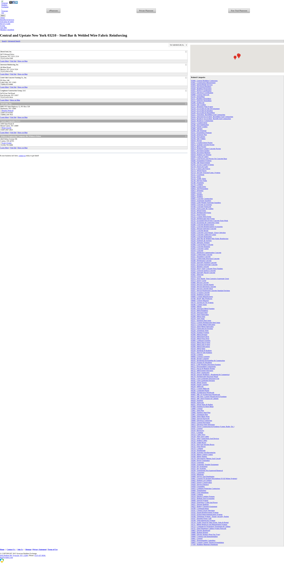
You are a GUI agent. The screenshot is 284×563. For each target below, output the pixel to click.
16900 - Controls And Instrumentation (204, 536)
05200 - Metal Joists (198, 317)
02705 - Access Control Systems (202, 165)
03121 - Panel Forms (198, 215)
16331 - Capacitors (197, 472)
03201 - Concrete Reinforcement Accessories (207, 227)
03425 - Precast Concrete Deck (202, 289)
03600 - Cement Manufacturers (202, 297)
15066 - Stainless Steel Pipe (200, 413)
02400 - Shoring (196, 129)
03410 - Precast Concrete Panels (202, 285)
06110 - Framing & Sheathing (201, 363)
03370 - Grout (196, 277)
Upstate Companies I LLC (11, 121)
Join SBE (3, 28)
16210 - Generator (197, 462)
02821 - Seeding (197, 195)
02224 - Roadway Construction (202, 121)
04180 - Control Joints (199, 305)
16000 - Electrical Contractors (201, 421)
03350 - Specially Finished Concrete (204, 263)
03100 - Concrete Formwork (201, 207)
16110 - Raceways (197, 430)
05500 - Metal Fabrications (200, 347)
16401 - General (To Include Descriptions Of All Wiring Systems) (214, 478)
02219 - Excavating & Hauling (202, 111)
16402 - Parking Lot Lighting (201, 480)
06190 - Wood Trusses (199, 383)
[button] (238, 56)
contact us (22, 156)
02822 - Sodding (197, 197)
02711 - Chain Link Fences (200, 169)
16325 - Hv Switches (198, 468)
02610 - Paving (196, 141)
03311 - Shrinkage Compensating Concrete (206, 253)
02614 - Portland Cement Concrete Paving (206, 149)
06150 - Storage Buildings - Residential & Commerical (210, 375)
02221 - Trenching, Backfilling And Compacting (208, 115)
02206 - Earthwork (197, 103)
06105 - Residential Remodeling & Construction (208, 361)
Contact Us (11, 549)
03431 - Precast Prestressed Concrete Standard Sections (210, 291)
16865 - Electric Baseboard (200, 530)
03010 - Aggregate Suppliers (201, 201)
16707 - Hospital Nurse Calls (201, 518)
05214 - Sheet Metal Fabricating (202, 327)
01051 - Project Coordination (201, 91)
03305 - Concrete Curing (200, 249)
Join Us (20, 549)
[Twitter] (10, 2)
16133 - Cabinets (197, 448)
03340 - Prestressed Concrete (201, 261)
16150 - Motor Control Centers (202, 454)
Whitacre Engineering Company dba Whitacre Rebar (21, 136)
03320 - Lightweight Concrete (201, 255)
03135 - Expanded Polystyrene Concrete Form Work (209, 221)
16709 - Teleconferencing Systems (203, 520)
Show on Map (23, 61)
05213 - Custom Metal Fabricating (203, 325)
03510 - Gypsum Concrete (200, 293)
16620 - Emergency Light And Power (204, 502)
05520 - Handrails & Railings (201, 351)
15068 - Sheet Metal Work (200, 417)
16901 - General (196, 538)
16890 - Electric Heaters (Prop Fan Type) (205, 534)
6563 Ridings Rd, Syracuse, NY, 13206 (14, 555)
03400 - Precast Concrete (200, 283)
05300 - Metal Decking (199, 335)
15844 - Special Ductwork (200, 419)
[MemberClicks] (11, 562)
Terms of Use (53, 549)
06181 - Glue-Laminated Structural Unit (205, 379)
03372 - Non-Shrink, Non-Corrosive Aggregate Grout (210, 279)
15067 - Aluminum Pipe (199, 415)
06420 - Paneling (197, 401)
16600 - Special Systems (199, 500)
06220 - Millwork (197, 387)
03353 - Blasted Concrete (200, 267)
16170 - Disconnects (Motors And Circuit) (206, 458)
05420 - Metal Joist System (200, 345)
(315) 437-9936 (40, 555)
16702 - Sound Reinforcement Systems (204, 512)
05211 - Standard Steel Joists (201, 321)
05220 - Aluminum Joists (200, 331)
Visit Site (13, 61)
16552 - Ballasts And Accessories (202, 498)
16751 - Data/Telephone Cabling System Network (208, 528)
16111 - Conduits (197, 432)
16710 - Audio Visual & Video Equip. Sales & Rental (210, 522)
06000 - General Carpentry (200, 357)
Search (4, 41)
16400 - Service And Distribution (202, 476)
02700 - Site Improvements (200, 163)
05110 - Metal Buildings (199, 311)
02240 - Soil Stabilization (200, 125)
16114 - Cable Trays (198, 434)
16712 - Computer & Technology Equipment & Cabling (210, 526)
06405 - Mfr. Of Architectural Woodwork (205, 395)
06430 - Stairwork (197, 403)
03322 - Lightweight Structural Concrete (205, 259)
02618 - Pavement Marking (200, 153)
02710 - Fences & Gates (199, 167)
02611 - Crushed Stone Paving (201, 143)
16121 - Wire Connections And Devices (205, 438)
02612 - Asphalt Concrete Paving (202, 145)
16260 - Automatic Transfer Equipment (204, 464)
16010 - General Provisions (200, 422)
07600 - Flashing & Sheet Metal (202, 407)
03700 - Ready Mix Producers (201, 299)
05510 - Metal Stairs (198, 349)
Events (2, 26)
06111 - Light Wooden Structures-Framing (206, 365)
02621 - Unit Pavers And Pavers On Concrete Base (209, 159)
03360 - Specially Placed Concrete (203, 273)
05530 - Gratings (197, 355)
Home (2, 549)
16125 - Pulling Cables (199, 440)
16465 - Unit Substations (199, 492)
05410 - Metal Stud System (200, 343)
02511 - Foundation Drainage (201, 133)
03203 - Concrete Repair (199, 231)
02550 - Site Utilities (198, 139)
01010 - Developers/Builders (201, 87)
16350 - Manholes (197, 474)
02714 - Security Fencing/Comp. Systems (205, 173)
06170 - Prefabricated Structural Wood (204, 377)
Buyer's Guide (5, 24)
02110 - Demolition (198, 97)
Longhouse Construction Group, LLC (13, 91)
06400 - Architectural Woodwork (202, 393)
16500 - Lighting (197, 494)
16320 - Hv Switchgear (199, 466)
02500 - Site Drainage (198, 131)
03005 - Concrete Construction (202, 199)
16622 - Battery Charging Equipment (204, 506)
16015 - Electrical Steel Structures (203, 424)
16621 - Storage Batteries (200, 504)
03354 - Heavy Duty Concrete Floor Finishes (207, 269)
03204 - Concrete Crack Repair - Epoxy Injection (208, 233)
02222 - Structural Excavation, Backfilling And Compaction (212, 117)
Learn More (4, 61)
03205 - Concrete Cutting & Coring (203, 235)
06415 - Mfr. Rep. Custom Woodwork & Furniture (209, 397)
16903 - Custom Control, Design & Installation (207, 542)
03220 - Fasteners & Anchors (201, 241)
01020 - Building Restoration (201, 89)
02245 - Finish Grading (199, 127)
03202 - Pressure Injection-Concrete (203, 229)
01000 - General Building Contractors (204, 81)
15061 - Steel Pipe (197, 411)
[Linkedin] (16, 2)
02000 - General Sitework (200, 95)
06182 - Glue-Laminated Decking (203, 381)
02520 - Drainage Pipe (199, 135)
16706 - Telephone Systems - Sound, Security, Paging (210, 516)
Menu (3, 15)
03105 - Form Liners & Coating (202, 209)
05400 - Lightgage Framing (200, 341)
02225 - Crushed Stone (199, 123)
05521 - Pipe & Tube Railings (201, 353)
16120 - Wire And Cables (200, 436)
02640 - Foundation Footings (201, 161)
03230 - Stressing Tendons (200, 243)
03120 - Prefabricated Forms (201, 213)
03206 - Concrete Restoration (201, 237)
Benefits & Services (7, 20)
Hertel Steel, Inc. (6, 52)
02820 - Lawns (196, 193)
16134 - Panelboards (198, 450)
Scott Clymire (7, 143)
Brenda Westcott (7, 111)
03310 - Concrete (197, 251)
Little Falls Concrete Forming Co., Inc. (14, 78)
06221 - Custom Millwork (200, 389)
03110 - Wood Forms (198, 211)
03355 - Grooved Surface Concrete (203, 271)
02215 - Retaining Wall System (202, 107)
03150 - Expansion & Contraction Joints (205, 223)
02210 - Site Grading (198, 105)
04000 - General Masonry (200, 301)
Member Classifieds (7, 30)
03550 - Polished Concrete (200, 295)
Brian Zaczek (6, 128)
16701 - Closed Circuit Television (203, 510)
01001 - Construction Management (203, 83)
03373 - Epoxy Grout (198, 281)
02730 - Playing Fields (199, 181)
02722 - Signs (196, 177)
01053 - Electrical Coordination (202, 93)
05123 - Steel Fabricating (200, 315)
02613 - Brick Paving (198, 147)
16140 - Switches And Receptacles (203, 452)
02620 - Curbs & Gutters (199, 157)
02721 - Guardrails (197, 175)
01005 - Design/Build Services (202, 85)
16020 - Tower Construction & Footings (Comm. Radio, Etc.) (212, 426)
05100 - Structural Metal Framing (202, 309)
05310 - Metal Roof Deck (200, 337)
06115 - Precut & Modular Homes (203, 369)
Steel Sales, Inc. (6, 104)
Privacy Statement (39, 549)
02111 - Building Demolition (201, 99)
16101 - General (196, 428)
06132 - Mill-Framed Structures (202, 371)
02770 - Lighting (197, 185)
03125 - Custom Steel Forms (201, 217)
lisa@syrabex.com (6, 557)
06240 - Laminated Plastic (200, 391)
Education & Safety (7, 22)
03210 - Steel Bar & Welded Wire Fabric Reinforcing (209, 239)
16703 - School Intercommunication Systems (206, 514)
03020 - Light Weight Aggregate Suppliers (206, 203)
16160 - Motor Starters (199, 456)
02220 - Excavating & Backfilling (203, 113)
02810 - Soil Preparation (199, 189)
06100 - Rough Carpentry (200, 359)
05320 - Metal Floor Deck (200, 339)
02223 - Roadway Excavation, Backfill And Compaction (211, 119)
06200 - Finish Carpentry (200, 385)
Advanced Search (14, 41)
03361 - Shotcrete (197, 275)
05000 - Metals (196, 307)
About (2, 18)
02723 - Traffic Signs (198, 179)
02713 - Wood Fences (198, 171)
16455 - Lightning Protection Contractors (205, 488)
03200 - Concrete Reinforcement (202, 225)
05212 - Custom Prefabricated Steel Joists (205, 323)
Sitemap (28, 549)
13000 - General (196, 409)
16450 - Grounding (198, 486)
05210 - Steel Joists (198, 319)
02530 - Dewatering (198, 137)
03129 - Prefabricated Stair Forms (203, 219)
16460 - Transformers (198, 490)
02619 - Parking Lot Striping (201, 155)
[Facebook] (13, 2)
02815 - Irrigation (197, 191)
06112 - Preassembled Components (203, 367)
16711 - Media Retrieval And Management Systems (209, 524)
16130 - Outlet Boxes (198, 442)
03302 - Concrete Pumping (200, 247)
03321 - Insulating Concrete (201, 257)
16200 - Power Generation (200, 460)
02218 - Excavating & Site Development (205, 109)
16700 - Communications (200, 508)
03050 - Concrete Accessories (201, 205)
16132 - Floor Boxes (198, 446)
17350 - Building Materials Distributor (204, 544)
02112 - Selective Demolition (201, 101)
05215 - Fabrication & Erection (202, 329)
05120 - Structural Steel (199, 313)
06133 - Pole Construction (200, 373)
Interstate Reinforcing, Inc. (10, 65)
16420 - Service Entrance (200, 484)
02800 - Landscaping (198, 187)
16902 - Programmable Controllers (203, 540)
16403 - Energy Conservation (201, 482)
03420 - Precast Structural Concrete (203, 287)
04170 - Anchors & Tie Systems (202, 303)
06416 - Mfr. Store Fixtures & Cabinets (204, 399)
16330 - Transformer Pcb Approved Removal (207, 470)
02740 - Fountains (197, 183)
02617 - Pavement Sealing (200, 151)
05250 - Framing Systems (200, 333)
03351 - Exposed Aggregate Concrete (204, 265)
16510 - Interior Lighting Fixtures (203, 496)
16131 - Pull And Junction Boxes (202, 444)
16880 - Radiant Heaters (199, 532)
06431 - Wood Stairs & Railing (202, 405)
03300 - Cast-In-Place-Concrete (202, 245)
